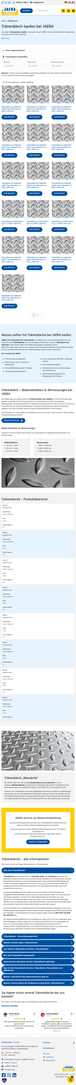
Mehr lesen (5, 38)
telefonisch (41, 836)
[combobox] (14, 66)
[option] (70, 3)
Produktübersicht (56, 412)
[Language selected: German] (70, 2)
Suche (63, 11)
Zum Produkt (9, 117)
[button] (68, 11)
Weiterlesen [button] (19, 1031)
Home (3, 21)
